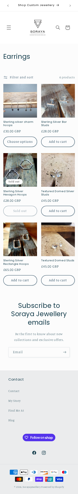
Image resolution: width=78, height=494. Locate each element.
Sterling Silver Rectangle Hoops (16, 262)
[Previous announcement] (7, 5)
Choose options (20, 142)
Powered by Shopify (52, 486)
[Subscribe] (64, 352)
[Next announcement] (70, 5)
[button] (9, 27)
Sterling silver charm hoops (18, 123)
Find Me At (16, 410)
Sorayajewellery (32, 486)
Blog (11, 420)
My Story (14, 400)
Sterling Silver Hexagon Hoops (15, 193)
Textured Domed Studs (58, 260)
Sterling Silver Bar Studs (54, 123)
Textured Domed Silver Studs (57, 193)
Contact (13, 391)
